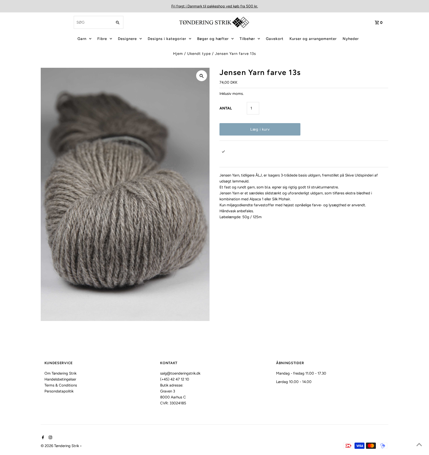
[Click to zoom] (201, 75)
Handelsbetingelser (60, 379)
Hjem (178, 53)
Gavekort (275, 38)
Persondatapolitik (58, 391)
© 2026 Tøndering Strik (60, 446)
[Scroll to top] (419, 445)
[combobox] (92, 22)
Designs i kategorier (167, 38)
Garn (81, 38)
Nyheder (351, 38)
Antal (225, 108)
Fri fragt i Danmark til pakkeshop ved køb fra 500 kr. (214, 6)
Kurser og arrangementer (313, 38)
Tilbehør (247, 38)
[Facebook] (42, 438)
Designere (127, 38)
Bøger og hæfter (213, 38)
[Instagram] (49, 438)
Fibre (102, 38)
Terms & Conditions (60, 385)
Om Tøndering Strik (60, 373)
